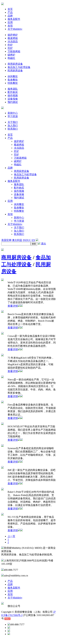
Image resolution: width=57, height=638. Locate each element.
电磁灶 (11, 58)
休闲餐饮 (13, 76)
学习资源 (13, 116)
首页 (10, 9)
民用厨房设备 (15, 70)
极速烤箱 (13, 38)
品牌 (10, 15)
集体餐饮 (13, 79)
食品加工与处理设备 (19, 67)
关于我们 (13, 122)
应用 (10, 22)
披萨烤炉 (13, 34)
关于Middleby (15, 29)
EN (33, 240)
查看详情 (13, 305)
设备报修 (13, 98)
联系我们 (13, 128)
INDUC (27, 240)
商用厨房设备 (15, 64)
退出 (43, 243)
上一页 (11, 536)
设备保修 (19, 194)
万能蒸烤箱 (14, 51)
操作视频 (13, 95)
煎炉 (10, 48)
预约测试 (13, 102)
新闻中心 (13, 113)
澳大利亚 (17, 240)
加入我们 (13, 125)
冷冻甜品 (13, 41)
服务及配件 (14, 19)
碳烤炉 (11, 54)
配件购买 (13, 92)
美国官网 (6, 240)
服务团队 (13, 88)
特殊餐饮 (13, 83)
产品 (10, 12)
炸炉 (10, 44)
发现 (10, 25)
